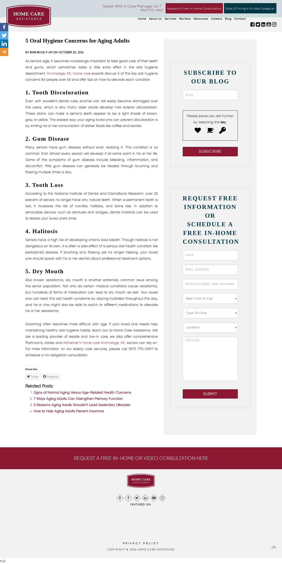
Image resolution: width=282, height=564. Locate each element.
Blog (228, 18)
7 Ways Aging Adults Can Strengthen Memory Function (78, 399)
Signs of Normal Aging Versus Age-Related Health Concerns (82, 392)
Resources (201, 18)
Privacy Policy (141, 543)
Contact (240, 18)
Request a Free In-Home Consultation (194, 8)
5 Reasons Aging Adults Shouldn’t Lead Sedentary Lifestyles (82, 405)
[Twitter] (4, 35)
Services (171, 18)
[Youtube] (153, 497)
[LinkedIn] (145, 497)
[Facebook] (4, 27)
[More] (4, 52)
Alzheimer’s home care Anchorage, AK (94, 343)
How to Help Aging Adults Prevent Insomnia (69, 411)
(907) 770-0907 (152, 10)
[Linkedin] (4, 43)
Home (142, 18)
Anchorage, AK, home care (68, 73)
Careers (216, 18)
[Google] (119, 497)
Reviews (185, 18)
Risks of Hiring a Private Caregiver (250, 8)
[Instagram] (162, 497)
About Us (155, 18)
